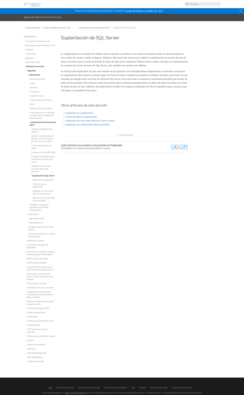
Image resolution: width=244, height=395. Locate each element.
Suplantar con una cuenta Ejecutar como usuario (90, 120)
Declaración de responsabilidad (115, 388)
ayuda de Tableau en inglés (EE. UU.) (144, 10)
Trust (133, 388)
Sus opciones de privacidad (182, 388)
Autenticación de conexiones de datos (94, 28)
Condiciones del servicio (65, 388)
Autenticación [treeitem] (34, 75)
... (75, 28)
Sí (174, 147)
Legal (50, 388)
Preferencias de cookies (158, 388)
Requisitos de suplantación (79, 113)
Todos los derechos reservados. (75, 393)
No (182, 147)
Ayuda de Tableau (33, 28)
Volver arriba (125, 135)
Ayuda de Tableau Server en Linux (57, 28)
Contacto (142, 388)
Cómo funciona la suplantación (81, 116)
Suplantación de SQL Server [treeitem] (43, 176)
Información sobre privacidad (89, 388)
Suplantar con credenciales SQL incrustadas (88, 124)
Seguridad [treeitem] (31, 71)
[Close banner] (240, 10)
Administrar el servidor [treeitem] (34, 66)
